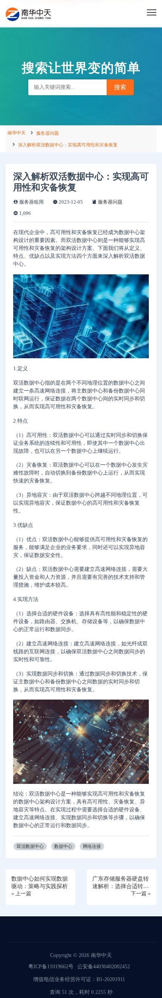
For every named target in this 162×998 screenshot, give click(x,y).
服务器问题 (47, 133)
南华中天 (17, 132)
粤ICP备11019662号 (50, 966)
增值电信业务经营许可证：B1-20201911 (79, 979)
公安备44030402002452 (103, 966)
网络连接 (92, 846)
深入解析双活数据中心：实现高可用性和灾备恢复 (68, 145)
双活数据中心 (30, 846)
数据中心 (63, 846)
